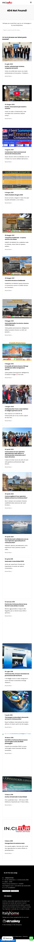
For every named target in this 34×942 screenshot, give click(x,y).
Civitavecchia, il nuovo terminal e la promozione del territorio (17, 674)
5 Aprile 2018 (8, 715)
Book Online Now (8, 940)
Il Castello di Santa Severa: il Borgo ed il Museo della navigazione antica (16, 367)
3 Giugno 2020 (9, 406)
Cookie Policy (15, 890)
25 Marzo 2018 (9, 737)
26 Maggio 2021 (9, 235)
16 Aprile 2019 (9, 559)
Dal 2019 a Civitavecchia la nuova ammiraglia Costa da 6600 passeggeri (16, 741)
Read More (8, 76)
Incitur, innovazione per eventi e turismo (15, 107)
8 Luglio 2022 (9, 64)
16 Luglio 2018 (9, 671)
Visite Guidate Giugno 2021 (14, 195)
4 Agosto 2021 (9, 150)
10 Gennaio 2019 (10, 602)
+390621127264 (9, 878)
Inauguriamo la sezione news (15, 843)
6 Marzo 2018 (9, 841)
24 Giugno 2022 (10, 104)
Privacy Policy (7, 890)
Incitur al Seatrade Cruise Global (16, 797)
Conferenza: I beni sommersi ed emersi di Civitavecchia (15, 153)
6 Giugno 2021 (9, 192)
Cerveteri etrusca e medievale (15, 280)
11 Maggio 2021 (9, 321)
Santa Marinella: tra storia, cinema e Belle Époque (17, 324)
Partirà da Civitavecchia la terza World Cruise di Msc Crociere (16, 605)
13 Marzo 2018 (9, 794)
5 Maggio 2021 (9, 364)
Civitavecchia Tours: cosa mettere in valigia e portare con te (16, 410)
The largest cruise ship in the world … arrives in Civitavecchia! (17, 718)
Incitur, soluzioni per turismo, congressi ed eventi (15, 67)
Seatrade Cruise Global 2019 (14, 561)
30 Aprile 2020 (9, 449)
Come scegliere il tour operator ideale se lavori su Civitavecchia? (16, 497)
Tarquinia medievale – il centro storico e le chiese (15, 238)
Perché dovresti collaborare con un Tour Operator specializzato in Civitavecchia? (16, 540)
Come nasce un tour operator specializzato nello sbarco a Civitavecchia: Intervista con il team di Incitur (15, 454)
